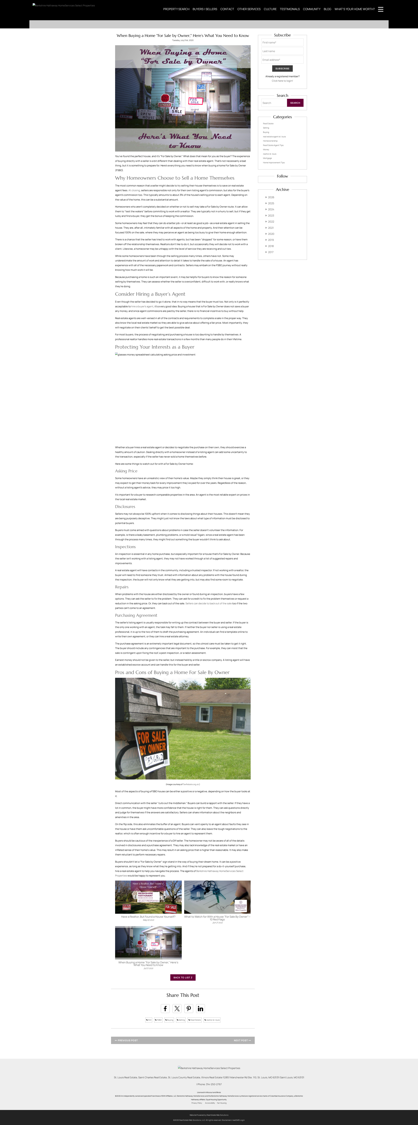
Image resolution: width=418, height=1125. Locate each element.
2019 (271, 240)
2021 (271, 228)
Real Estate (195, 1020)
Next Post (241, 1040)
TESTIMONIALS (290, 9)
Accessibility (210, 1103)
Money (266, 149)
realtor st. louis (213, 1020)
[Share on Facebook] (165, 1008)
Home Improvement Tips (274, 162)
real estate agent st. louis (274, 136)
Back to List (182, 977)
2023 (271, 215)
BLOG (327, 9)
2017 (270, 252)
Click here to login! (282, 80)
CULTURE (270, 9)
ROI (149, 1020)
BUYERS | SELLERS (205, 9)
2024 (271, 209)
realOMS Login (239, 1120)
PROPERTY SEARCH (176, 9)
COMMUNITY (312, 9)
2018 (271, 246)
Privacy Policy (197, 1103)
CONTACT (227, 9)
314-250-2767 (214, 1084)
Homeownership (270, 140)
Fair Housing (221, 1103)
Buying (170, 1020)
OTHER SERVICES (249, 9)
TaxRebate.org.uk (191, 784)
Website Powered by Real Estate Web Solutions (209, 1115)
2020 (271, 234)
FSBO (159, 1020)
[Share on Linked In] (200, 1008)
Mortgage (267, 158)
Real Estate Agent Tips (273, 145)
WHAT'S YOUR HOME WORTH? (355, 9)
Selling (181, 1020)
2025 (271, 203)
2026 (271, 197)
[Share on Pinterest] (188, 1008)
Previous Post (127, 1040)
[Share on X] (177, 1008)
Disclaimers (226, 1120)
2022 (271, 221)
